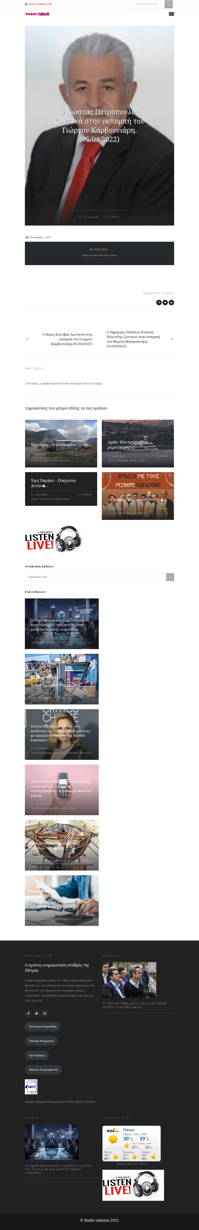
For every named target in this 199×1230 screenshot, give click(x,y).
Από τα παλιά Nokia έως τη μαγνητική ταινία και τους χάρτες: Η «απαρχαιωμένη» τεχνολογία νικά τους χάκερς (61, 788)
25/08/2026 (42, 637)
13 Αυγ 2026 (41, 495)
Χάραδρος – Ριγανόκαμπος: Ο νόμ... (61, 444)
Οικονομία (61, 919)
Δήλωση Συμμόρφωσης (43, 1069)
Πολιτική (64, 461)
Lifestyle (60, 753)
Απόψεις (58, 458)
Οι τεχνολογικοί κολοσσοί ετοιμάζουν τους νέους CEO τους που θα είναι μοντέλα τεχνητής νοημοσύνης (59, 625)
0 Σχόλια (86, 453)
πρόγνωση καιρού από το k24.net (132, 1164)
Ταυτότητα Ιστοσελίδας (43, 1026)
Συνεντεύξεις (60, 499)
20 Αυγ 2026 (41, 453)
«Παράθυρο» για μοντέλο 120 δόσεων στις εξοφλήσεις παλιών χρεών (60, 903)
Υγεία (141, 461)
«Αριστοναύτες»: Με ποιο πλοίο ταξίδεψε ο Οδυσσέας (55, 845)
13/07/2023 (113, 1015)
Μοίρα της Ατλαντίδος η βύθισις (55, 684)
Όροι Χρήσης (37, 1055)
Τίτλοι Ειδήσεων (41, 458)
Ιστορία (50, 864)
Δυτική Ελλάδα (40, 461)
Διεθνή (71, 697)
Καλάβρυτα (114, 513)
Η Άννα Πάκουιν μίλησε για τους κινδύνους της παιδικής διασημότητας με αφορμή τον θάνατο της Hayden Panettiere (60, 733)
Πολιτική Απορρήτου (41, 1040)
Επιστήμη (60, 642)
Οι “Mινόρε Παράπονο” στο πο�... (137, 499)
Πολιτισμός (138, 513)
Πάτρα (54, 461)
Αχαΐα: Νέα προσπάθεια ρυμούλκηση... (128, 445)
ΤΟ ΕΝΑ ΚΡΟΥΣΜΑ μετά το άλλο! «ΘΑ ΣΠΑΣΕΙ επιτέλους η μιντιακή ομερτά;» (134, 1005)
